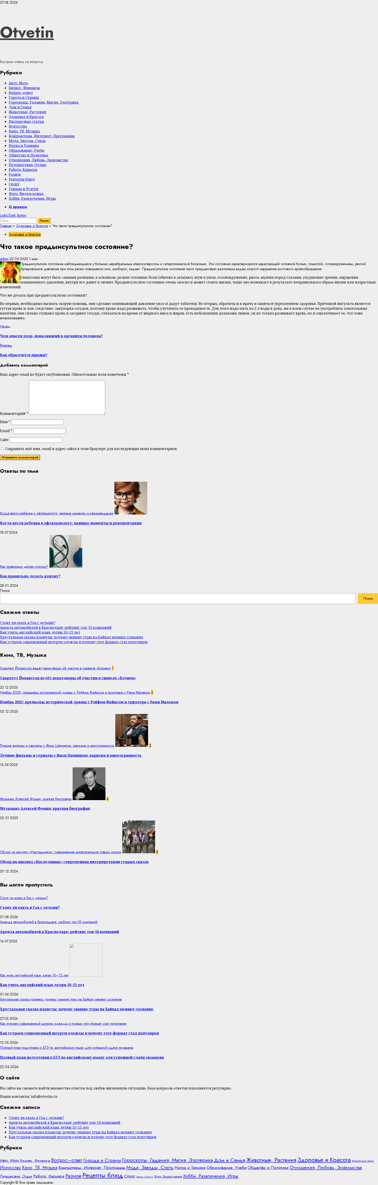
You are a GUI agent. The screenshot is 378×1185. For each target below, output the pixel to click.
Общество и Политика (28, 155)
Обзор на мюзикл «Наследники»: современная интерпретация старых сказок (60, 852)
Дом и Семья (20, 107)
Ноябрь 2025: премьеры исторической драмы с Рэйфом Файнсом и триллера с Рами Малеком (75, 692)
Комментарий (14, 413)
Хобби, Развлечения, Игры (32, 198)
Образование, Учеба (26, 150)
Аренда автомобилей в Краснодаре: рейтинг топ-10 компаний (56, 627)
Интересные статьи (26, 121)
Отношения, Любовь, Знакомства (38, 160)
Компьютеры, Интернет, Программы (42, 136)
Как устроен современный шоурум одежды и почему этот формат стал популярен (74, 641)
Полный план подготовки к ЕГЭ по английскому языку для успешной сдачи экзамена (66, 1047)
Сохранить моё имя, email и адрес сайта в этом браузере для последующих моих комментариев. (91, 448)
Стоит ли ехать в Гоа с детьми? (27, 622)
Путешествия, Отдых (27, 164)
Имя (5, 421)
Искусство (18, 126)
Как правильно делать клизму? (24, 566)
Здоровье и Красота (26, 116)
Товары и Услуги (23, 188)
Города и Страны (24, 97)
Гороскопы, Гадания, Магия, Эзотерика (44, 102)
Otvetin (27, 32)
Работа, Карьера (23, 169)
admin (5, 258)
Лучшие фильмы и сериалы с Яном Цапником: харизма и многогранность (57, 745)
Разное (15, 174)
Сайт (4, 439)
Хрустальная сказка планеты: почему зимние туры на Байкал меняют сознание (71, 637)
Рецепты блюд (22, 179)
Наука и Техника (24, 145)
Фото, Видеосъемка (26, 193)
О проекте (18, 206)
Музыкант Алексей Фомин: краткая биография (36, 798)
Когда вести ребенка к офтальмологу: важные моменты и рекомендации (56, 513)
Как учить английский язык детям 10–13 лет (40, 632)
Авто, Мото (18, 83)
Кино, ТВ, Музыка (24, 131)
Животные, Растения (27, 111)
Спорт (14, 184)
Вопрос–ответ (21, 92)
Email (6, 430)
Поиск (5, 590)
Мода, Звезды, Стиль (27, 140)
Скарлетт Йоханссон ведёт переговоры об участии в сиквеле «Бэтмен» (55, 668)
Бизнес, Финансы (24, 87)
